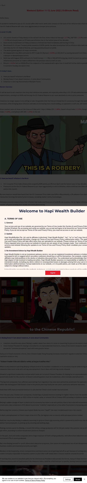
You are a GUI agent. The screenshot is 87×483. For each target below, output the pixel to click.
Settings (68, 479)
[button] (52, 273)
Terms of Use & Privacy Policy (35, 480)
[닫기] (84, 479)
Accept (78, 479)
